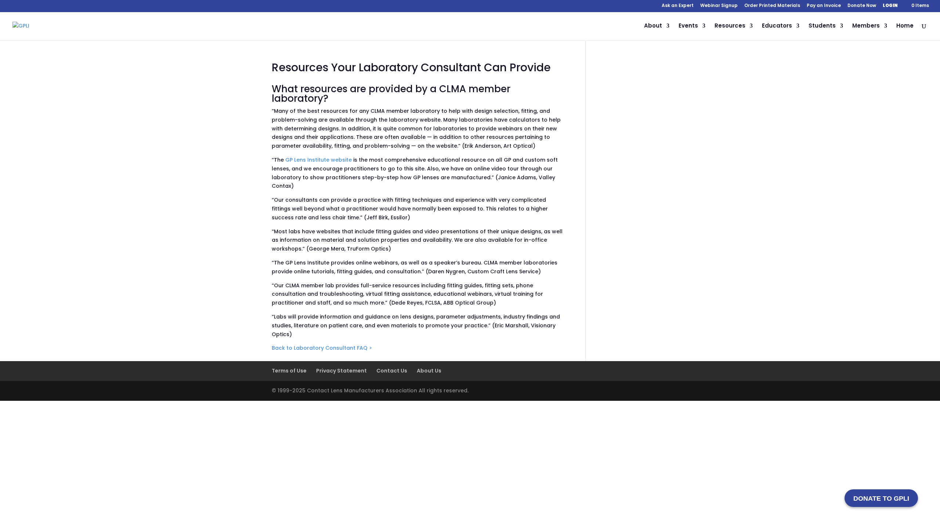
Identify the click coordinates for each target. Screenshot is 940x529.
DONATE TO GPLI (881, 498)
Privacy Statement (341, 370)
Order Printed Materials (772, 5)
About (653, 26)
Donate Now (861, 5)
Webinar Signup (719, 5)
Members (866, 26)
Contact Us (391, 370)
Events (688, 26)
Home (905, 26)
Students (822, 26)
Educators (777, 26)
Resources (730, 26)
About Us (429, 370)
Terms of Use (289, 370)
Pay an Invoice (824, 5)
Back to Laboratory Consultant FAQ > (322, 348)
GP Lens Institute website (318, 159)
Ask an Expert (678, 5)
